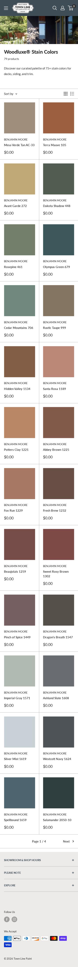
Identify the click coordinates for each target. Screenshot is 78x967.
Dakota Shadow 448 (56, 206)
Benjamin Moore (16, 139)
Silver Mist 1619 (15, 759)
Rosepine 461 (13, 267)
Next (66, 841)
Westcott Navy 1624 (57, 759)
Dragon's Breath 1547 (58, 637)
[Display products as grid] (65, 93)
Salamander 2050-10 (57, 820)
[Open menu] (6, 8)
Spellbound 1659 (15, 820)
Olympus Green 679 (56, 267)
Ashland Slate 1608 (56, 698)
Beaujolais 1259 (15, 571)
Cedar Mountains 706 (18, 327)
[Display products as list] (72, 93)
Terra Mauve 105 (54, 145)
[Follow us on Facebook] (7, 919)
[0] (70, 8)
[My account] (63, 8)
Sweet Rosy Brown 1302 (56, 574)
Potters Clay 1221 (16, 449)
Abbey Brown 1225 (56, 449)
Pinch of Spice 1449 (17, 637)
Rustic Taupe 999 (54, 327)
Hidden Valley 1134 (17, 389)
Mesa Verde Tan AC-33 (19, 145)
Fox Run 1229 (13, 510)
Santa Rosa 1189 (54, 389)
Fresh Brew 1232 (54, 510)
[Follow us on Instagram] (14, 919)
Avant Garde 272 (15, 206)
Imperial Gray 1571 (17, 698)
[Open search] (55, 8)
